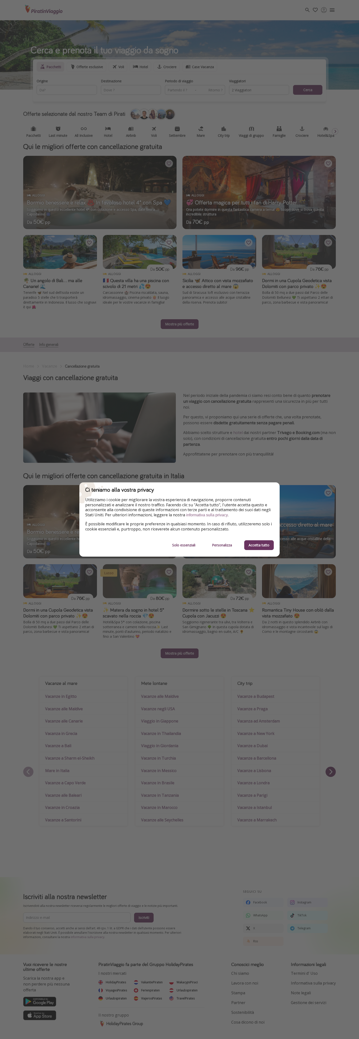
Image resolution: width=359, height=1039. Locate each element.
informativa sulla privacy (207, 515)
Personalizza (222, 545)
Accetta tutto (259, 545)
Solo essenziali (183, 545)
